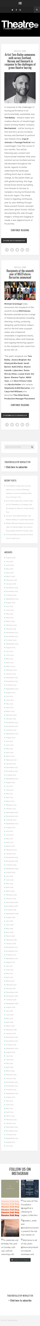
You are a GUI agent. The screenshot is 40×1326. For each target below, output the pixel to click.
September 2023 (12, 689)
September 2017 (12, 959)
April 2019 (9, 887)
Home (24, 51)
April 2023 (9, 707)
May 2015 (9, 1063)
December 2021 (12, 767)
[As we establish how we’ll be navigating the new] (10, 1208)
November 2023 (12, 681)
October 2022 (11, 730)
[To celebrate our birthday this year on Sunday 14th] (10, 1247)
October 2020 (11, 820)
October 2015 (11, 1045)
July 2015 (9, 1056)
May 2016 (9, 1018)
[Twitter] (12, 9)
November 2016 (12, 996)
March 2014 (10, 1116)
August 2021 (10, 782)
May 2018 (9, 929)
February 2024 (11, 670)
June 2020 (10, 835)
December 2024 (12, 633)
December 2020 (12, 812)
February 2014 (11, 1120)
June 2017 (9, 970)
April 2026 (10, 573)
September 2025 (12, 599)
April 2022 (9, 752)
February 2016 (11, 1030)
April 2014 (9, 1112)
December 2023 (12, 678)
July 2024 (9, 651)
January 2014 (11, 1123)
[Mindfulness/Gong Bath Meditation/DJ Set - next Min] (10, 1189)
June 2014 (9, 1105)
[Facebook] (16, 9)
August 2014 (10, 1097)
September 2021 (12, 779)
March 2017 (10, 981)
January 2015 (11, 1078)
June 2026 (10, 565)
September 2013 (12, 1138)
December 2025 (12, 588)
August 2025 (10, 603)
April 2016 (9, 1022)
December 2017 (12, 947)
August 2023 (10, 693)
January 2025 (11, 629)
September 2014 (12, 1093)
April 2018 (9, 932)
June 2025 (10, 610)
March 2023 (10, 711)
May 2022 (9, 749)
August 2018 (10, 917)
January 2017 (11, 988)
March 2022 (10, 756)
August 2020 (10, 827)
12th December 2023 (9, 415)
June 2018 (9, 925)
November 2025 (12, 591)
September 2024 (12, 644)
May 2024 (9, 659)
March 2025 (10, 621)
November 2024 (12, 636)
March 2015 (10, 1071)
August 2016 (10, 1007)
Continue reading (20, 230)
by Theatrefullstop (19, 240)
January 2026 (11, 584)
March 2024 (10, 666)
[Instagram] (20, 9)
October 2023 (11, 685)
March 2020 (10, 846)
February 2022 (11, 760)
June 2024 (10, 655)
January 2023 (11, 719)
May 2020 (9, 839)
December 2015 (12, 1037)
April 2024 (9, 663)
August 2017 (10, 962)
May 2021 (9, 794)
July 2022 (9, 741)
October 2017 (11, 955)
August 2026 (10, 558)
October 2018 (11, 910)
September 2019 (12, 869)
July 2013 (9, 1146)
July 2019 (9, 876)
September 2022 (12, 734)
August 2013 (10, 1142)
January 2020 (11, 854)
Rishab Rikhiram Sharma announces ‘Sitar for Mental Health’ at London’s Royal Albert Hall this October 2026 (19, 527)
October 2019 (11, 865)
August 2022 (10, 738)
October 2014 (11, 1090)
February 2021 (11, 805)
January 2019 (11, 899)
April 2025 (9, 618)
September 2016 (12, 1004)
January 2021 (11, 809)
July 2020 (9, 831)
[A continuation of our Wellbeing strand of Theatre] (30, 1189)
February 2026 (11, 580)
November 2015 (12, 1041)
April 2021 (9, 797)
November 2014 (12, 1086)
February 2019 (11, 895)
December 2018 (12, 902)
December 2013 (12, 1127)
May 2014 (9, 1108)
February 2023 (11, 715)
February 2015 (11, 1075)
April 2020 (9, 842)
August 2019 (10, 872)
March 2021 (10, 801)
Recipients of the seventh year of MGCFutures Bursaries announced (20, 274)
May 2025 (9, 614)
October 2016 (11, 1000)
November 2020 (12, 816)
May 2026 (9, 569)
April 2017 (9, 977)
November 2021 (12, 771)
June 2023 (10, 700)
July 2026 (9, 561)
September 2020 (12, 824)
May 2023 (9, 704)
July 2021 (9, 786)
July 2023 (9, 696)
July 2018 (9, 921)
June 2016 (10, 1015)
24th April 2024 (8, 240)
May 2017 (9, 973)
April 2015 (9, 1067)
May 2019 (9, 884)
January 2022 (11, 764)
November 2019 (12, 861)
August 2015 (10, 1052)
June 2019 (10, 880)
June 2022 (10, 745)
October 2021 (11, 775)
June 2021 (9, 790)
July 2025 (9, 606)
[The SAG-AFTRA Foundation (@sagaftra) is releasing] (30, 1208)
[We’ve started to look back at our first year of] (10, 1228)
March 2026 (10, 576)
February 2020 (11, 850)
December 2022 (12, 722)
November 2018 (12, 906)
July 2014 (9, 1101)
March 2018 (10, 936)
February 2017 (11, 985)
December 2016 (12, 992)
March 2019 (10, 891)
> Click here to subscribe (15, 467)
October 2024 (11, 640)
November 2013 (12, 1131)
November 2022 (12, 726)
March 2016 (10, 1026)
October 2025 (11, 595)
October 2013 (11, 1135)
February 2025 (11, 625)
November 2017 (12, 951)
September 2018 (12, 914)
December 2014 (12, 1082)
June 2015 (9, 1060)
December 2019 (12, 857)
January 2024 (11, 674)
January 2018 (11, 944)
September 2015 (12, 1048)
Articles (17, 51)
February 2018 (11, 940)
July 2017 (9, 966)
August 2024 (10, 648)
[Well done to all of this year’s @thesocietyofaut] (30, 1247)
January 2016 (11, 1033)
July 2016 (9, 1011)
